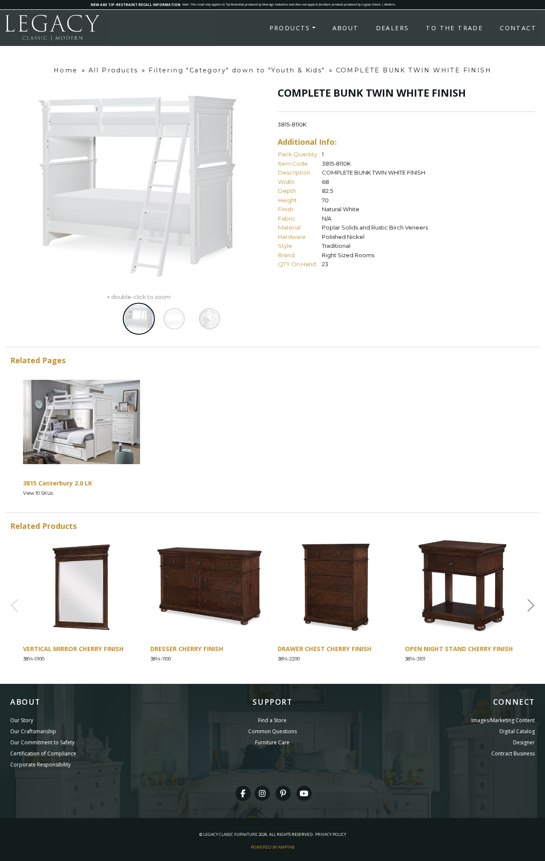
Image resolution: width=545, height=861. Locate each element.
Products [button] (290, 28)
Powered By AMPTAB (272, 847)
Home (66, 70)
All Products (113, 70)
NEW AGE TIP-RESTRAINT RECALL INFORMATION (136, 4)
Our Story (21, 720)
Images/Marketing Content (503, 720)
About (346, 28)
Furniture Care (272, 742)
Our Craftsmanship (33, 731)
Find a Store (272, 720)
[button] (531, 605)
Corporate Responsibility (40, 764)
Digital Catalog (517, 731)
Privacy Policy (330, 834)
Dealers (392, 28)
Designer (524, 742)
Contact (518, 28)
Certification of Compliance (43, 753)
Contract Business (513, 753)
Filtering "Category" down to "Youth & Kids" (237, 70)
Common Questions (272, 731)
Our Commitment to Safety (42, 742)
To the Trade (454, 28)
